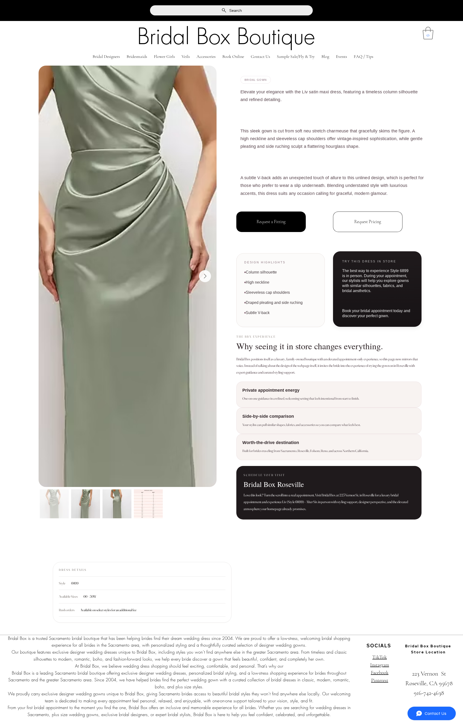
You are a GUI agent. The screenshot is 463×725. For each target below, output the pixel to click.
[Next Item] (205, 276)
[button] (428, 33)
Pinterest (379, 680)
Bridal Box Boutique (226, 36)
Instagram (379, 665)
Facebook (379, 673)
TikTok (379, 657)
